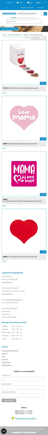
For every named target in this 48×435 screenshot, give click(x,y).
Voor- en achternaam (9, 392)
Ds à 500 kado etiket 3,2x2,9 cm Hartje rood (22, 257)
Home (4, 35)
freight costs (7, 365)
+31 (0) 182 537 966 (7, 294)
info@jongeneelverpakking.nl (14, 300)
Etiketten (25, 35)
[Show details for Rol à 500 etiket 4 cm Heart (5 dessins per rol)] (24, 62)
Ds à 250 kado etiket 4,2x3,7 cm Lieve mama (22, 144)
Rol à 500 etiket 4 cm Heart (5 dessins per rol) (23, 88)
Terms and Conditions (10, 350)
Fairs (3, 356)
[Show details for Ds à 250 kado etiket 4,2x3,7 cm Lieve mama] (24, 118)
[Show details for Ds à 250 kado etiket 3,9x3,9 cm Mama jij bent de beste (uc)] (24, 173)
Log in (31, 2)
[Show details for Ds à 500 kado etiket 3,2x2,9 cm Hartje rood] (24, 231)
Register (20, 2)
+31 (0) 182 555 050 (7, 282)
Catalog (5, 359)
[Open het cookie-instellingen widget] (3, 431)
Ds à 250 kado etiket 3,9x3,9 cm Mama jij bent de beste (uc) (22, 201)
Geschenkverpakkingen (14, 35)
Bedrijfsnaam (7, 384)
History (4, 353)
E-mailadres (6, 375)
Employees (6, 362)
